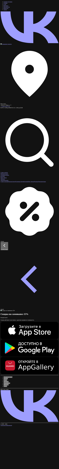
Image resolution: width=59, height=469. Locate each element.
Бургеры (3, 176)
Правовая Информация (6, 425)
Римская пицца (4, 173)
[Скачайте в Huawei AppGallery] (29, 373)
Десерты (3, 179)
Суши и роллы (4, 172)
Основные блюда (5, 175)
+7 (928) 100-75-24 (5, 106)
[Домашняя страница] (6, 44)
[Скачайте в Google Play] (29, 356)
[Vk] (29, 42)
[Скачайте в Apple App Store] (29, 338)
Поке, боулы (4, 177)
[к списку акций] (29, 308)
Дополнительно (4, 180)
